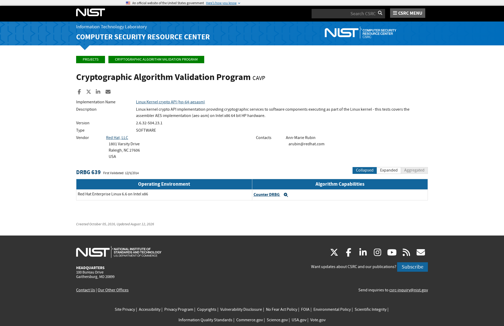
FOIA (305, 309)
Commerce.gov (249, 320)
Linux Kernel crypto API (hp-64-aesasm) (170, 102)
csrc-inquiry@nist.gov (408, 290)
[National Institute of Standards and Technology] (118, 251)
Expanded (389, 170)
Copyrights (206, 309)
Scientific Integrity (370, 309)
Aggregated (414, 170)
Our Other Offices (113, 290)
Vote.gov (318, 320)
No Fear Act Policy (281, 309)
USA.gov (299, 320)
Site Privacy (125, 309)
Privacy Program (178, 309)
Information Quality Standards (205, 320)
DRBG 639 (88, 172)
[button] (285, 195)
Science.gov (277, 320)
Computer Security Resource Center (143, 37)
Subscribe (412, 267)
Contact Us (85, 290)
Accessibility (149, 309)
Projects (90, 59)
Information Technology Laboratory (111, 27)
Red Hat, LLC (117, 137)
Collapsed (365, 170)
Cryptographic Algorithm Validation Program (156, 59)
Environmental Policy (332, 309)
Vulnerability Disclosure (241, 309)
